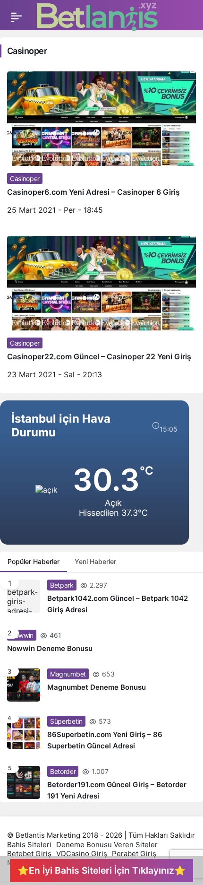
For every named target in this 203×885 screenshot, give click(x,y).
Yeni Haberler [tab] (95, 561)
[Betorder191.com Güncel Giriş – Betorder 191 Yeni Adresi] (101, 780)
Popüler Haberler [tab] (33, 561)
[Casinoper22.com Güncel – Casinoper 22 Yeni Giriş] (101, 311)
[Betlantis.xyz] (97, 16)
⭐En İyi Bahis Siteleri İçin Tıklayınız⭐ (101, 870)
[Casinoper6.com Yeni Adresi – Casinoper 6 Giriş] (101, 146)
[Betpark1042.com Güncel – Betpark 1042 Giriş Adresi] (101, 598)
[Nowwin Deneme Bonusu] (101, 642)
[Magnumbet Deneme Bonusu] (101, 685)
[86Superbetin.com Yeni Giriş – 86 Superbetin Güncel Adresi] (101, 734)
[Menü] (16, 17)
